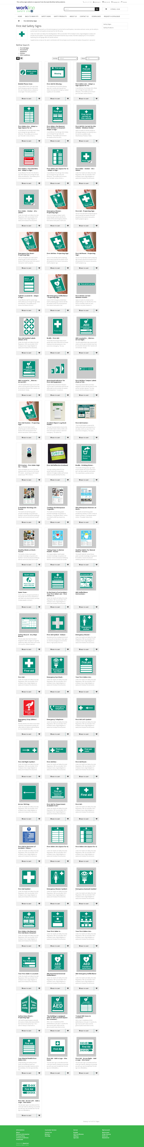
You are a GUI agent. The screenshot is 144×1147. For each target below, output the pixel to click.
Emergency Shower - (83, 635)
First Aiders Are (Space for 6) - (57, 847)
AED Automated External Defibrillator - (56, 974)
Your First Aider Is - (54, 931)
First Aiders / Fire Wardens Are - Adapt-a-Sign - (28, 169)
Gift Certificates (78, 1134)
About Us (73, 16)
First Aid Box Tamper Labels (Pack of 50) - (86, 381)
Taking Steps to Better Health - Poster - (55, 551)
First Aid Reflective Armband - (57, 466)
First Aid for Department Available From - (56, 805)
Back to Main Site (31, 16)
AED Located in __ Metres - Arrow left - (28, 381)
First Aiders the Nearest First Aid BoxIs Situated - (27, 932)
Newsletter (105, 1138)
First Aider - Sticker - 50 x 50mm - (85, 169)
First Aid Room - (81, 762)
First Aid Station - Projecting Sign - (28, 423)
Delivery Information (22, 1134)
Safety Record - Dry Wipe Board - (27, 635)
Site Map (47, 1136)
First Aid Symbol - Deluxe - (56, 635)
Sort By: (55, 58)
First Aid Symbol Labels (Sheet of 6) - (26, 339)
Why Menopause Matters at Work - (86, 508)
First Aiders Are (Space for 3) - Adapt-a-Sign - (57, 169)
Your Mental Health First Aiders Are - (27, 1059)
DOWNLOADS (96, 16)
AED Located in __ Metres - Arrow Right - (85, 339)
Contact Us (84, 16)
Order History (106, 1134)
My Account (105, 1132)
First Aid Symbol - (24, 889)
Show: (83, 58)
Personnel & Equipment (24, 50)
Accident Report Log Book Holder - (56, 423)
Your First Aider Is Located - (28, 974)
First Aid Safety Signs (30, 21)
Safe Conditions (25, 55)
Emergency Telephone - (55, 719)
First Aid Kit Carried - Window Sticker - (83, 296)
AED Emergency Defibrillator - (86, 974)
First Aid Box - (52, 762)
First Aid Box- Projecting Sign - (57, 254)
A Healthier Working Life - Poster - (27, 508)
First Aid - (21, 677)
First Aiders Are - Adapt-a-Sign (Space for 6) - (28, 127)
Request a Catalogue (112, 16)
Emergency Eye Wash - (55, 677)
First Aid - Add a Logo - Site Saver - (57, 1059)
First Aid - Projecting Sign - (85, 211)
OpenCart (26, 1143)
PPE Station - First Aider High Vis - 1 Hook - (29, 466)
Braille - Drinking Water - (85, 465)
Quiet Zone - (22, 592)
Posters (22, 53)
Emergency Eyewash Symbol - (86, 890)
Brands (75, 1132)
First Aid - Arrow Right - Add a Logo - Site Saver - (86, 1059)
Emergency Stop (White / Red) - (27, 720)
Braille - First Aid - (53, 338)
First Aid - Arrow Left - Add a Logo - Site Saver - (28, 1101)
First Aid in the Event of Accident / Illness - (27, 847)
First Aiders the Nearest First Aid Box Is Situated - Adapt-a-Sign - (56, 127)
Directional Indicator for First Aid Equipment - (56, 381)
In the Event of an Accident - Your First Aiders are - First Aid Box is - (57, 593)
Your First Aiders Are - (84, 677)
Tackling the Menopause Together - (56, 508)
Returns (47, 1134)
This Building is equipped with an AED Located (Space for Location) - (57, 1017)
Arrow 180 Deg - (24, 804)
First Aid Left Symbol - (84, 719)
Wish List (105, 1136)
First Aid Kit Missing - (54, 84)
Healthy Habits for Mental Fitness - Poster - (85, 551)
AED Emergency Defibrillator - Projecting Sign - (57, 296)
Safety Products (60, 16)
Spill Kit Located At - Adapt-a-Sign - (28, 296)
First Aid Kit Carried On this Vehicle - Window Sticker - (86, 127)
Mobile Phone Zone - (25, 84)
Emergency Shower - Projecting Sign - (54, 212)
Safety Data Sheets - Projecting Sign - (26, 1017)
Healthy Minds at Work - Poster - (27, 551)
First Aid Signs (24, 48)
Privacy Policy (20, 1136)
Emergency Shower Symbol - (57, 889)
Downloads (19, 1139)
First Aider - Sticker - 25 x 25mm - (27, 212)
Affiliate (75, 1136)
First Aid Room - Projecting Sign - (85, 254)
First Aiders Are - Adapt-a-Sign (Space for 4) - (85, 85)
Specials (76, 1138)
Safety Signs (46, 16)
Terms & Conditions (22, 1138)
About (18, 1132)
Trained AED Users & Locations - (83, 1017)
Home (20, 16)
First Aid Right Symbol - (27, 762)
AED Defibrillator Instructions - (82, 593)
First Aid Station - (82, 423)
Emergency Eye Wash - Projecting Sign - (26, 254)
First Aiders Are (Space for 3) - (86, 847)
